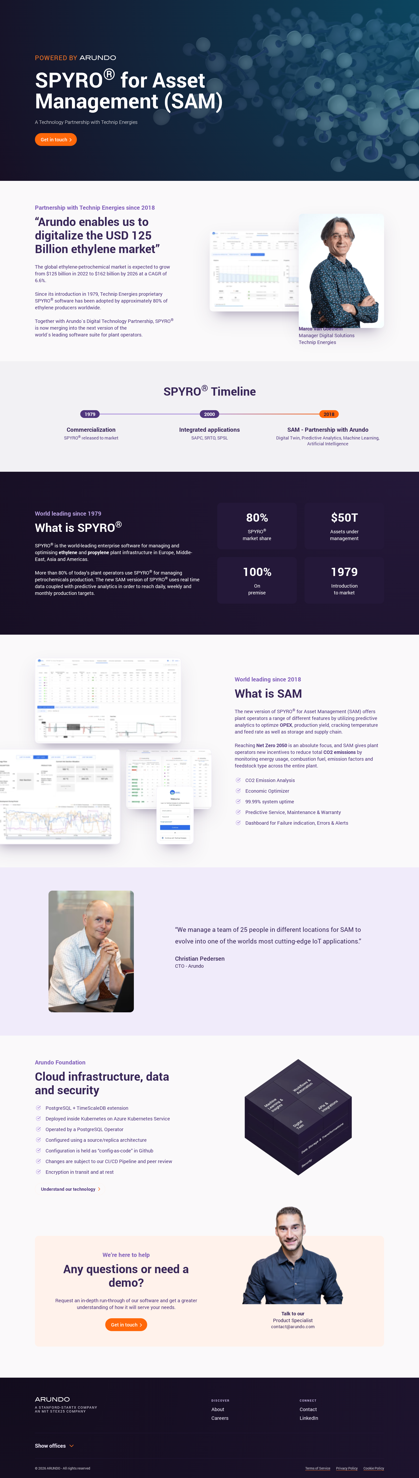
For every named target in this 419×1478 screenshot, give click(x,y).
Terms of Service (317, 1468)
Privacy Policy (347, 1468)
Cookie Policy (373, 1468)
